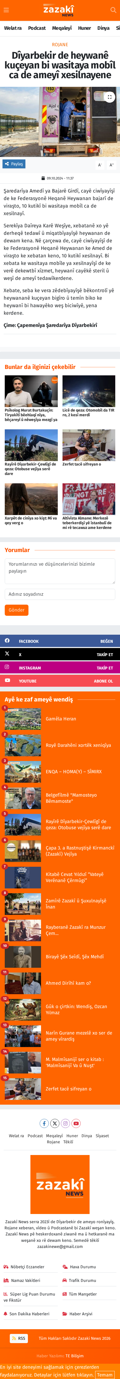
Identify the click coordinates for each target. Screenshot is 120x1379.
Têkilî (68, 1141)
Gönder (17, 610)
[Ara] (113, 10)
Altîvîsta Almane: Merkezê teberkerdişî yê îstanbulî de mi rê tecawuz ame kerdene (87, 523)
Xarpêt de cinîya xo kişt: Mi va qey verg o (31, 520)
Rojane (60, 45)
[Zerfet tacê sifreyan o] (89, 445)
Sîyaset (102, 1135)
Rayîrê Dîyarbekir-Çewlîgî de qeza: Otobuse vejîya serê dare (30, 469)
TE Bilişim (75, 1355)
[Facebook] (44, 1123)
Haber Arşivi (80, 1313)
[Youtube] (76, 1123)
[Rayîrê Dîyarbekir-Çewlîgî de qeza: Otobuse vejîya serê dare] (31, 445)
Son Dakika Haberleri (29, 1313)
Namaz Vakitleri (25, 1280)
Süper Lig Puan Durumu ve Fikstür (30, 1297)
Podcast (37, 28)
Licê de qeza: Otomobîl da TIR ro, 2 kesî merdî (88, 412)
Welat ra (12, 28)
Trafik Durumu (82, 1280)
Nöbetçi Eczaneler (27, 1266)
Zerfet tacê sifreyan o (82, 464)
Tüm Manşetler (83, 1294)
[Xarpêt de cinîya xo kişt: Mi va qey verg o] (31, 499)
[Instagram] (65, 1123)
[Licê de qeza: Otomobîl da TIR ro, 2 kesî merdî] (89, 391)
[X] (54, 1123)
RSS (21, 1338)
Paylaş (17, 163)
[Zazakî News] (58, 11)
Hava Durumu (83, 1266)
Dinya (103, 28)
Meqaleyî (61, 28)
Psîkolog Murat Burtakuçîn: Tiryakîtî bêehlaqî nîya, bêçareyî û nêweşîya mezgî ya (31, 415)
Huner (84, 28)
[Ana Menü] (6, 10)
